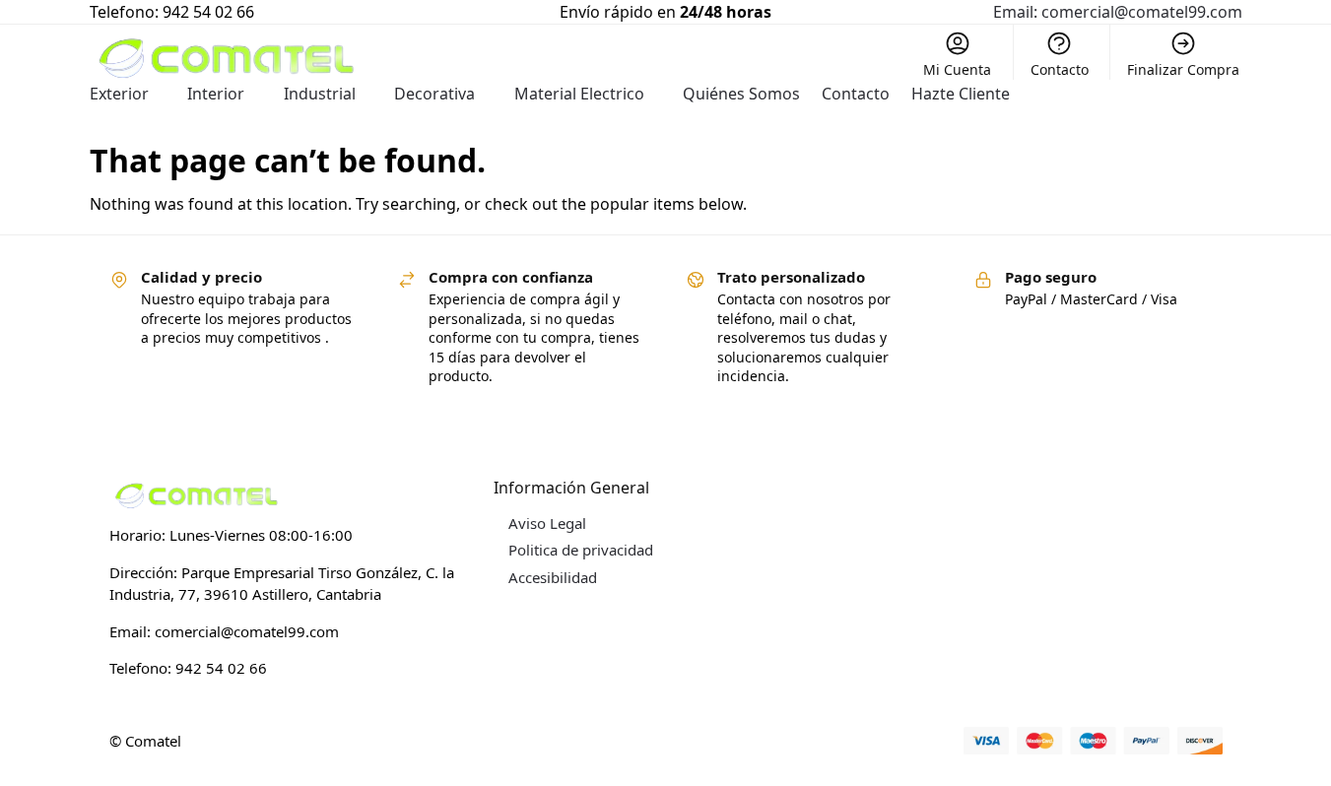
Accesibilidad (552, 577)
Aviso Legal (547, 523)
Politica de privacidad (580, 549)
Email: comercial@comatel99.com (1117, 12)
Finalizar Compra (1183, 69)
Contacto (1060, 69)
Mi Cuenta (957, 69)
